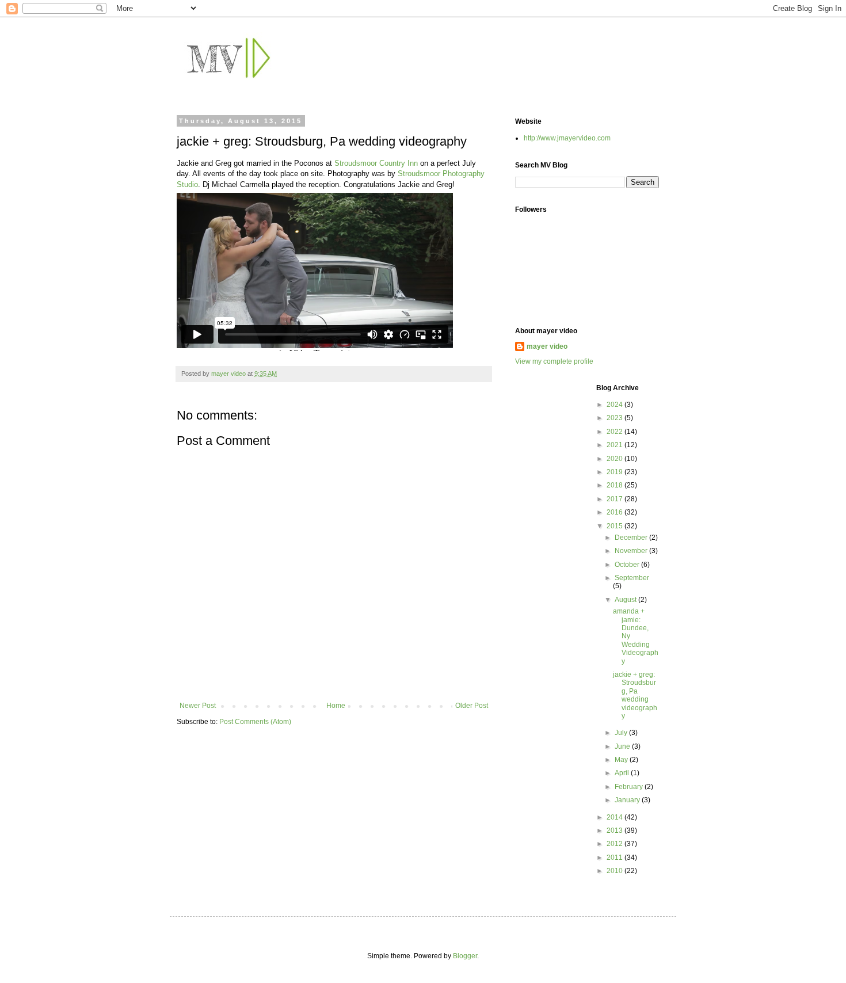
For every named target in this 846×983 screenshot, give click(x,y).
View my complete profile (554, 361)
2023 (615, 418)
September (632, 578)
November (632, 551)
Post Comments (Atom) (255, 722)
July (622, 733)
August (626, 600)
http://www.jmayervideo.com (567, 138)
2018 (615, 485)
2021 (615, 445)
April (623, 773)
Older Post (471, 706)
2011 (615, 858)
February (630, 787)
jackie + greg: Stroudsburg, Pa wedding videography (635, 695)
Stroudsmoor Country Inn (376, 163)
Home (335, 706)
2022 (615, 432)
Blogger (465, 956)
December (632, 538)
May (622, 760)
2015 (615, 526)
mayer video (547, 346)
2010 (615, 871)
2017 (615, 499)
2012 (615, 844)
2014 (615, 817)
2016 (615, 512)
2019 (615, 472)
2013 (615, 830)
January (628, 800)
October (628, 565)
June (623, 746)
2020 (615, 459)
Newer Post (198, 706)
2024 (615, 405)
